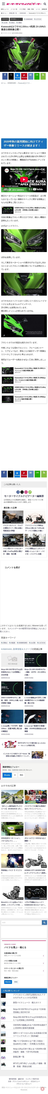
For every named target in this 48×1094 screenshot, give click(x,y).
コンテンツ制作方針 (32, 1079)
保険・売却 (30, 9)
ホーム (3, 83)
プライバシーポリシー (24, 1084)
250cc (13, 22)
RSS (21, 775)
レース (38, 9)
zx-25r (5, 22)
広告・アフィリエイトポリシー (18, 1081)
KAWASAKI (5, 19)
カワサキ (38, 19)
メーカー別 (14, 9)
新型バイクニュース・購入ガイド (27, 1002)
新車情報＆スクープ (16, 19)
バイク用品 (22, 9)
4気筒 (20, 22)
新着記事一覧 (18, 1057)
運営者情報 (12, 1079)
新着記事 (44, 9)
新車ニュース (5, 9)
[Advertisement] (23, 110)
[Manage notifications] (42, 1089)
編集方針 (21, 1079)
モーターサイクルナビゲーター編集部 (24, 496)
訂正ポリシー (35, 1081)
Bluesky (7, 775)
